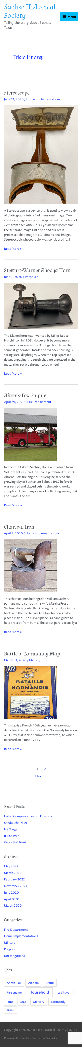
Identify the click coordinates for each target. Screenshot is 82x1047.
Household (39, 992)
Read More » (13, 249)
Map (23, 1002)
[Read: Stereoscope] (41, 155)
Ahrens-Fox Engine (25, 395)
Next (41, 776)
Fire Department (39, 402)
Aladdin (33, 983)
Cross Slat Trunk (15, 843)
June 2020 (11, 893)
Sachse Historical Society (30, 11)
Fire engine (14, 993)
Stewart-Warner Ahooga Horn (37, 270)
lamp (10, 1002)
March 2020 (13, 906)
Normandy (58, 1002)
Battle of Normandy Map (32, 653)
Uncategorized (14, 956)
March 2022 (12, 873)
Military (34, 660)
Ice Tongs (10, 830)
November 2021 (15, 886)
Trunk (10, 1010)
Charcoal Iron (19, 526)
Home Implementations (43, 100)
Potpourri (31, 277)
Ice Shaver (11, 836)
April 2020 (11, 899)
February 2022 (14, 880)
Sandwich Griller (15, 823)
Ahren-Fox (14, 983)
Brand (50, 983)
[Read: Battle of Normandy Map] (30, 693)
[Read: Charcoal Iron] (30, 566)
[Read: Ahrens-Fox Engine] (30, 434)
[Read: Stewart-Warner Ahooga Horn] (41, 306)
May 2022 (11, 866)
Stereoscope (16, 92)
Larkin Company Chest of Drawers (28, 816)
